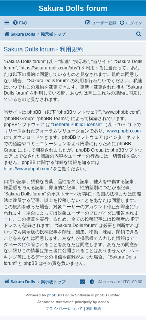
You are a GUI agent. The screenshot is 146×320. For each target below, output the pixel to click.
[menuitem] (19, 22)
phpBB (53, 295)
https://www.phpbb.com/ (28, 168)
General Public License (76, 124)
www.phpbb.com (124, 131)
